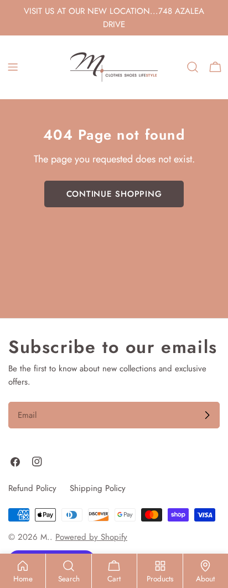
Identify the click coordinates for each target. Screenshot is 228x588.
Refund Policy (32, 488)
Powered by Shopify (91, 537)
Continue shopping (114, 194)
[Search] (193, 67)
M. (45, 537)
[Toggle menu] (13, 67)
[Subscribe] (207, 415)
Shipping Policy (98, 488)
